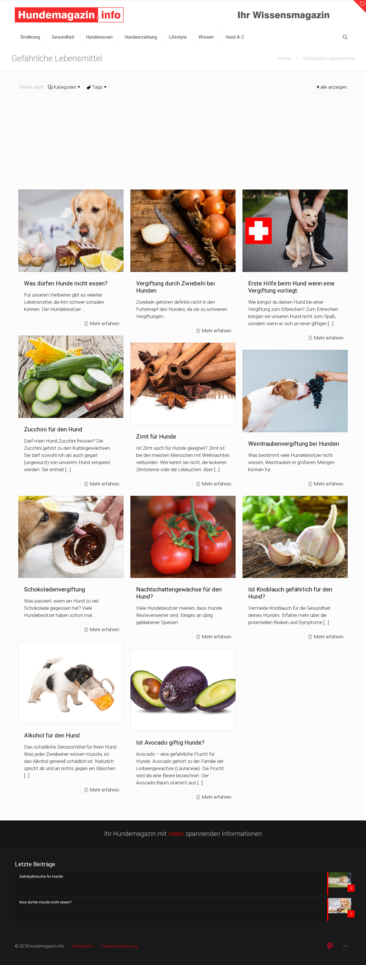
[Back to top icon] (345, 946)
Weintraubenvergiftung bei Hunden (293, 443)
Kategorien (64, 87)
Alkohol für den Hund (52, 735)
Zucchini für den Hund (53, 429)
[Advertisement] (183, 146)
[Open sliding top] (359, 6)
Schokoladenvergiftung (54, 589)
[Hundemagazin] (69, 14)
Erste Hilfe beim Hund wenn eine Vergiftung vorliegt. (291, 287)
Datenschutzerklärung (120, 946)
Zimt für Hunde (156, 436)
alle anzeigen (333, 87)
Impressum (83, 946)
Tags (97, 87)
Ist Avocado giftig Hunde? (170, 742)
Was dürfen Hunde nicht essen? (66, 283)
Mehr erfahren (104, 323)
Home (284, 58)
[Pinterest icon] (329, 946)
